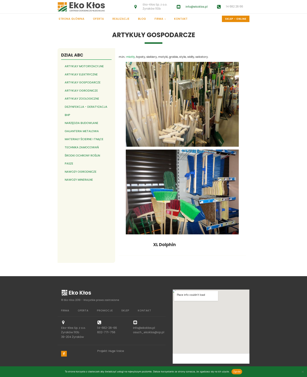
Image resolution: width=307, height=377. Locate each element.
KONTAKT (144, 310)
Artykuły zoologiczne (82, 99)
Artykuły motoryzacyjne (84, 66)
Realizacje (121, 19)
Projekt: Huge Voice (110, 351)
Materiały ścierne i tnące (84, 139)
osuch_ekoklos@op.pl (148, 332)
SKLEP (125, 310)
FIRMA (65, 310)
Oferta (98, 19)
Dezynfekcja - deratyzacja (86, 107)
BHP (67, 115)
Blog (142, 19)
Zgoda (236, 371)
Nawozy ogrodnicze (80, 172)
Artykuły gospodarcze (83, 82)
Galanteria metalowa (82, 131)
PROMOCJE (105, 310)
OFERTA (83, 310)
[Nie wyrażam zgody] (302, 371)
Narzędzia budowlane (81, 123)
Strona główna (71, 19)
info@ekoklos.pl (197, 7)
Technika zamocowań (82, 147)
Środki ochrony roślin (82, 155)
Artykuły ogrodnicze (81, 91)
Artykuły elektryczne (81, 74)
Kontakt (181, 19)
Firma (159, 19)
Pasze (69, 163)
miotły (130, 57)
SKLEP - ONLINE (235, 19)
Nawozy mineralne (79, 180)
